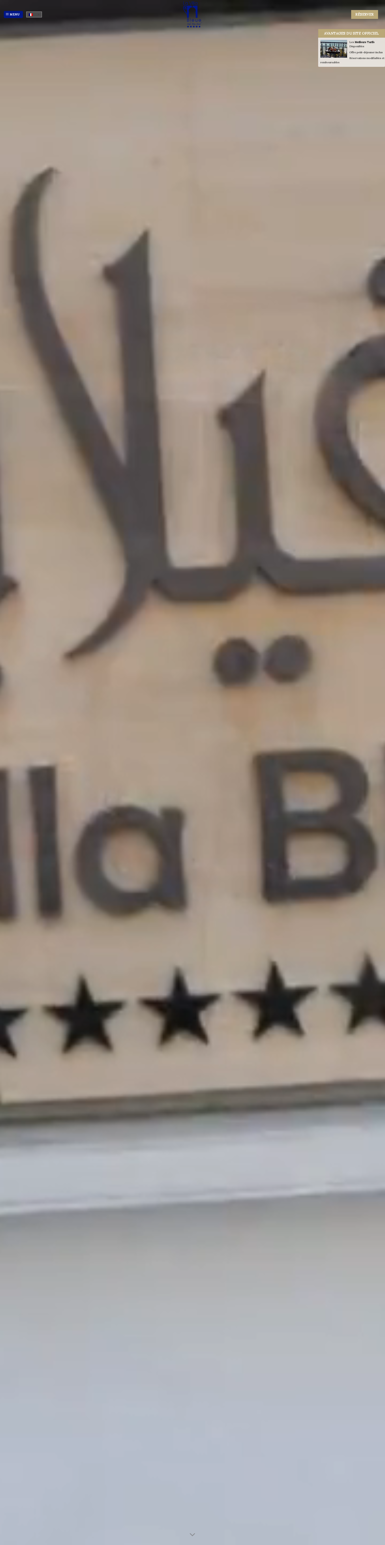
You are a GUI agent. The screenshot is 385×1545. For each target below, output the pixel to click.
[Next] (372, 772)
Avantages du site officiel (351, 33)
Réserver (364, 14)
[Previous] (13, 772)
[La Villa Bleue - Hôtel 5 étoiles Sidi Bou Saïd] (192, 14)
